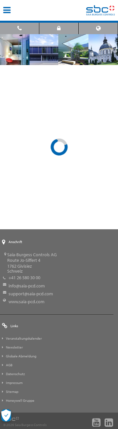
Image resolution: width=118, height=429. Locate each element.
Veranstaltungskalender (24, 338)
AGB (9, 365)
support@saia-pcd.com (31, 294)
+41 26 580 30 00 (24, 278)
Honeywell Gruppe (20, 400)
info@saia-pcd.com (27, 286)
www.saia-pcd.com (27, 302)
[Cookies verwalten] (6, 415)
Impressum (14, 382)
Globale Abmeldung (21, 356)
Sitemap (12, 391)
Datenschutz (15, 374)
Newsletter (14, 347)
